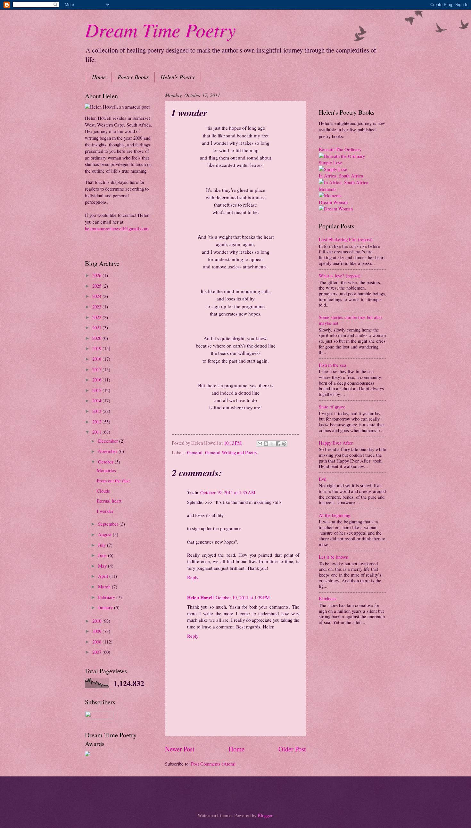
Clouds (103, 491)
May (103, 565)
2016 (97, 379)
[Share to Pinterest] (284, 443)
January (106, 607)
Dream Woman (333, 202)
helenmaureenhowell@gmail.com (116, 228)
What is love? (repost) (339, 275)
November (108, 451)
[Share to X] (272, 443)
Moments (327, 189)
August (105, 534)
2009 (97, 631)
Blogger (265, 815)
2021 (97, 327)
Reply (192, 577)
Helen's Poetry (178, 77)
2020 (97, 338)
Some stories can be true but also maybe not (350, 320)
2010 (97, 621)
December (108, 441)
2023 (97, 306)
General (194, 452)
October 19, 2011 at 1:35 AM (227, 492)
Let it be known (333, 556)
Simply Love (330, 162)
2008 (97, 641)
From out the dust (113, 480)
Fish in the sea (332, 365)
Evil (322, 479)
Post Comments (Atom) (213, 763)
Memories (106, 470)
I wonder (105, 511)
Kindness (327, 598)
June (103, 555)
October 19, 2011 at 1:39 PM (243, 597)
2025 (97, 286)
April (103, 576)
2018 (97, 359)
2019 (97, 348)
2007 (97, 652)
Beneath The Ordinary (340, 149)
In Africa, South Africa (341, 175)
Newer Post (179, 748)
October (106, 461)
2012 (97, 421)
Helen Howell (200, 597)
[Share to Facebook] (278, 443)
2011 (97, 432)
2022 (97, 317)
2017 (97, 369)
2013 (97, 411)
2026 (97, 275)
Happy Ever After (336, 442)
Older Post (292, 748)
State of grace (332, 406)
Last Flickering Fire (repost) (346, 239)
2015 (97, 390)
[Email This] (260, 443)
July (102, 545)
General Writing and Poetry (231, 452)
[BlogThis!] (266, 443)
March (105, 586)
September (109, 524)
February (107, 597)
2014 (97, 400)
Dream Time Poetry (160, 29)
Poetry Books (133, 77)
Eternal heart (109, 500)
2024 (97, 296)
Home (99, 77)
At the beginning (334, 515)
